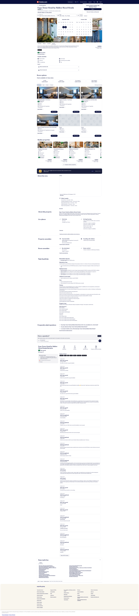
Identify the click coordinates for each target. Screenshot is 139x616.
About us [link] (92, 591)
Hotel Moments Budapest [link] (43, 576)
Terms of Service (12, 614)
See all (39, 64)
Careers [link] (92, 593)
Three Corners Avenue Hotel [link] (74, 574)
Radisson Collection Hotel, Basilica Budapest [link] (47, 575)
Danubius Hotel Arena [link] (73, 566)
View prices (54, 111)
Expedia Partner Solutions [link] (68, 596)
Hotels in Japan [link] (39, 602)
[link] (93, 16)
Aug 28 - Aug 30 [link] (78, 81)
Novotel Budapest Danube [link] (44, 571)
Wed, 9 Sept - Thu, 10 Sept (64, 15)
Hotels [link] (38, 581)
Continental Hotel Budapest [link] (44, 574)
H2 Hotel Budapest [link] (42, 569)
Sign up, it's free (98, 171)
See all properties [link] (42, 5)
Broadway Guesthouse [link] (73, 576)
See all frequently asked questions (65, 330)
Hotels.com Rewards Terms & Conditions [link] (82, 600)
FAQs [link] (51, 593)
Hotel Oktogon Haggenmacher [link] (75, 571)
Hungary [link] (41, 581)
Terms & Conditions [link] (80, 591)
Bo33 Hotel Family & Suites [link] (44, 577)
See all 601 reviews (41, 54)
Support (90, 1)
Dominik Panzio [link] (42, 570)
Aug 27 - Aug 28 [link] (61, 81)
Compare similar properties (70, 164)
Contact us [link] (52, 595)
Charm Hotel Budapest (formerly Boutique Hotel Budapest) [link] (80, 570)
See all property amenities (64, 244)
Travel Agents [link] (66, 599)
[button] (61, 25)
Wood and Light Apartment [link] (44, 568)
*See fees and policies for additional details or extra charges (69, 234)
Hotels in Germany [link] (40, 605)
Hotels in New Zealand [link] (40, 591)
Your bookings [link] (52, 591)
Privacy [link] (78, 593)
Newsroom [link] (65, 594)
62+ (99, 40)
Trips (94, 1)
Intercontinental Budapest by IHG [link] (75, 565)
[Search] (100, 341)
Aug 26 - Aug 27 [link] (45, 81)
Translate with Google (64, 528)
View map (61, 195)
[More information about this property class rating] (41, 9)
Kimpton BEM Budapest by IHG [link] (75, 573)
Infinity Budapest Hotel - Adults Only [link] (76, 575)
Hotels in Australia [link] (40, 595)
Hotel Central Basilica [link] (43, 572)
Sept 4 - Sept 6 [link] (94, 81)
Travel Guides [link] (93, 595)
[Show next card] (101, 152)
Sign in (101, 1)
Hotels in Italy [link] (39, 600)
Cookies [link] (78, 595)
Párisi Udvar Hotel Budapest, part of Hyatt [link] (46, 566)
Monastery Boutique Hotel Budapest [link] (46, 565)
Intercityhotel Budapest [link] (73, 569)
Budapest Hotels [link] (46, 581)
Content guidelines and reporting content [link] (82, 597)
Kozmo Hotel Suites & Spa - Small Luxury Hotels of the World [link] (80, 567)
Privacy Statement (5, 614)
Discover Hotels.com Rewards (93, 11)
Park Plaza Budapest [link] (73, 568)
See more (61, 208)
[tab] (40, 563)
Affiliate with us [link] (66, 592)
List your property (83, 1)
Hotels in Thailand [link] (40, 607)
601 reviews (40, 352)
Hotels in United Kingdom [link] (41, 598)
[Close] (137, 613)
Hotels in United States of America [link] (42, 593)
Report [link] (41, 361)
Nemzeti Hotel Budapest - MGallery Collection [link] (47, 567)
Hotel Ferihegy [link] (41, 573)
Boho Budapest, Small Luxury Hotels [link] (76, 572)
